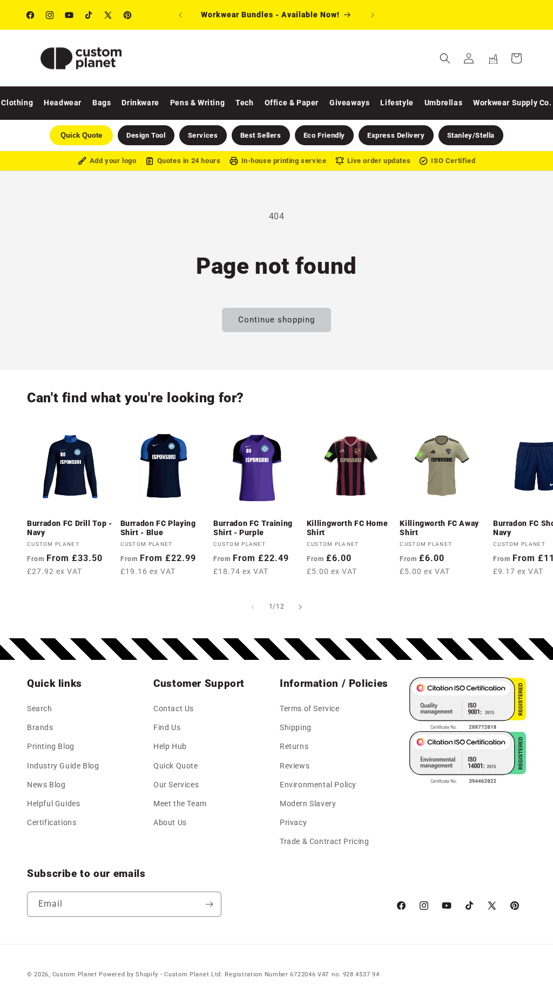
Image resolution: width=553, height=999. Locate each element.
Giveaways (349, 102)
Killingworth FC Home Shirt (347, 528)
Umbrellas (443, 102)
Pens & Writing (197, 102)
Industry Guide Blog (63, 765)
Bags (101, 102)
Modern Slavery (308, 803)
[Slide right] (300, 607)
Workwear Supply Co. (512, 102)
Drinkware (140, 102)
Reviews (294, 765)
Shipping (296, 727)
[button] (445, 58)
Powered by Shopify (128, 974)
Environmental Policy (318, 784)
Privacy (293, 822)
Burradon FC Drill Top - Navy (69, 528)
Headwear (63, 102)
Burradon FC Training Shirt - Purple (253, 528)
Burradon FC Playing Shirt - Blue (158, 528)
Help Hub (170, 746)
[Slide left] (253, 607)
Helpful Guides (53, 803)
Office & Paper (292, 102)
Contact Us (173, 708)
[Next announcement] (373, 15)
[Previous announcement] (180, 15)
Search (39, 708)
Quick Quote (175, 765)
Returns (294, 746)
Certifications (51, 822)
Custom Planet (74, 974)
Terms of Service (310, 708)
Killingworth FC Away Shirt (439, 528)
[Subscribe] (209, 904)
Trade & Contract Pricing (324, 841)
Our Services (176, 784)
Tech (244, 102)
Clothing (17, 102)
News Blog (46, 784)
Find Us (166, 727)
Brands (40, 727)
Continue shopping (276, 320)
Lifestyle (396, 102)
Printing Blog (51, 746)
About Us (170, 822)
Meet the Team (180, 803)
